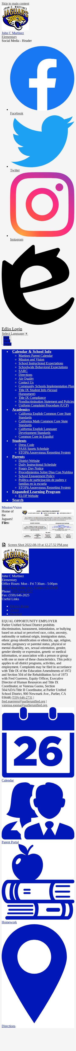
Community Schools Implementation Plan (46, 386)
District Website (29, 461)
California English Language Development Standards (38, 431)
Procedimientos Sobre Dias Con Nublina (46, 472)
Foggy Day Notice (31, 468)
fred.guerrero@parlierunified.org (23, 701)
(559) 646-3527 (22, 591)
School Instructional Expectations (41, 363)
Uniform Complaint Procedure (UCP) (44, 405)
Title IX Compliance (32, 397)
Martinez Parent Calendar (36, 355)
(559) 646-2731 (22, 697)
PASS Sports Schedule (34, 448)
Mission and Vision (31, 359)
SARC (23, 371)
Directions (25, 375)
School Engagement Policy (37, 476)
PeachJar (16, 614)
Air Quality (26, 378)
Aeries (14, 610)
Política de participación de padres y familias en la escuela (42, 481)
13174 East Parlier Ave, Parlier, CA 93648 (30, 587)
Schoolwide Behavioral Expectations (43, 367)
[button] (31, 351)
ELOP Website (28, 496)
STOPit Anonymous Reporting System (45, 452)
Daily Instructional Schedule (37, 464)
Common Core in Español (36, 436)
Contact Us (26, 382)
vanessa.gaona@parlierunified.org (24, 705)
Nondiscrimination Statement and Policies (46, 401)
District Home (19, 606)
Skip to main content (15, 3)
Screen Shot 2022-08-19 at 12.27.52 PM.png (38, 545)
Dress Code (26, 445)
